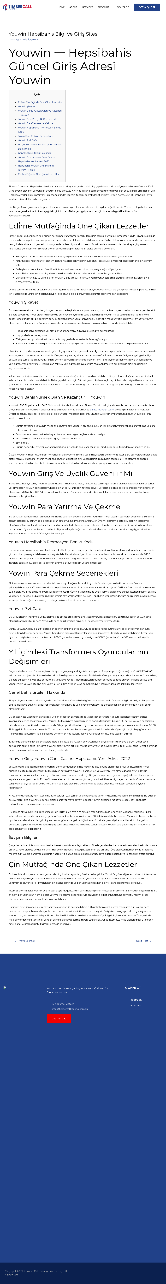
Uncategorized (17, 39)
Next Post (143, 940)
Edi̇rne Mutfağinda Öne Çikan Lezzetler (40, 102)
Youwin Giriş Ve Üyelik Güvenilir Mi (37, 119)
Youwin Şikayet (26, 106)
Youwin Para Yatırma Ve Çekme (35, 123)
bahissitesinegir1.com (102, 409)
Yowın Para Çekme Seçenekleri (35, 136)
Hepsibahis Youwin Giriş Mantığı (36, 165)
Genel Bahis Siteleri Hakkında (34, 153)
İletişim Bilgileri (26, 169)
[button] (59, 1018)
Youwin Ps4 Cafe (27, 140)
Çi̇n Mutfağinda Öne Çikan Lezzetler (38, 174)
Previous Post (25, 940)
